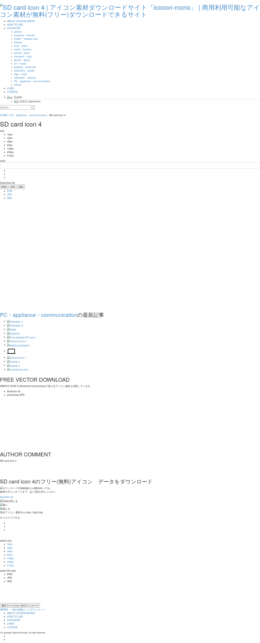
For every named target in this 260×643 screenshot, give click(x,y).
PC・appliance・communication (28, 115)
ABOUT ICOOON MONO (21, 21)
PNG (4, 187)
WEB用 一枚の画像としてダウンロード (22, 609)
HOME (3, 115)
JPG (12, 187)
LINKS (10, 88)
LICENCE (12, 91)
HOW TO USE (15, 24)
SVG (21, 187)
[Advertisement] (14, 254)
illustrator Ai (6, 497)
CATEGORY (14, 28)
